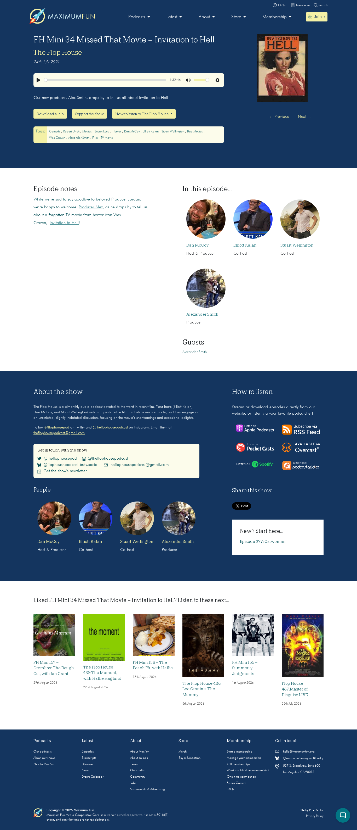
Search (322, 5)
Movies (87, 131)
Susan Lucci (102, 131)
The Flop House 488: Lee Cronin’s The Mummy (202, 689)
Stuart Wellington (173, 131)
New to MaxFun (43, 764)
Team (133, 764)
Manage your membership (244, 758)
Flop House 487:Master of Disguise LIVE (295, 689)
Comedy (55, 131)
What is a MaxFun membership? (248, 770)
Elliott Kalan (151, 131)
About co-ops (139, 758)
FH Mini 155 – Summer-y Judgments (244, 668)
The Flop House (57, 52)
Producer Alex (91, 207)
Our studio (137, 770)
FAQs (230, 789)
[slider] (105, 79)
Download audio (50, 114)
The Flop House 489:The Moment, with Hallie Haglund (102, 673)
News (85, 770)
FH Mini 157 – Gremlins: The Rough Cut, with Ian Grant (53, 668)
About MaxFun (139, 751)
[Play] (38, 80)
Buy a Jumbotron (189, 758)
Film (95, 138)
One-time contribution (241, 776)
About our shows (44, 758)
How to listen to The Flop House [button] (142, 114)
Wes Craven (57, 138)
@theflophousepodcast (110, 427)
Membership (274, 17)
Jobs (133, 783)
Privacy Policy (315, 816)
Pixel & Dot (316, 810)
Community (137, 776)
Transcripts (89, 758)
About (204, 17)
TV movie (107, 138)
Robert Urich (71, 131)
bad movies (195, 131)
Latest (171, 17)
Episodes (88, 751)
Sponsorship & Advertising (147, 789)
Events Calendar (92, 776)
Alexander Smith (79, 138)
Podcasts (136, 17)
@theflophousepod (60, 458)
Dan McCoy (132, 131)
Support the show (89, 114)
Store (236, 17)
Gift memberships (238, 764)
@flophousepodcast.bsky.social (71, 465)
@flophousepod (56, 427)
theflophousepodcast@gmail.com (59, 433)
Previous (279, 117)
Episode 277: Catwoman (263, 541)
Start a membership (239, 751)
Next (304, 117)
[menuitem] (139, 17)
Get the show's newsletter (65, 471)
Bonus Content (236, 783)
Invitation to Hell (64, 223)
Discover (87, 764)
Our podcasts (42, 751)
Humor (117, 131)
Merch (183, 751)
